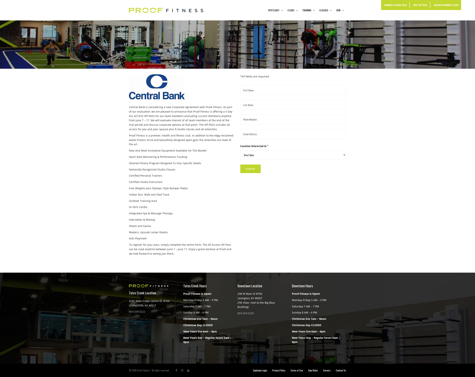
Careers (327, 370)
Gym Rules (313, 370)
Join (338, 10)
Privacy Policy (278, 370)
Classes (323, 10)
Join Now (438, 5)
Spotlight (273, 10)
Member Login (450, 5)
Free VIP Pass (420, 5)
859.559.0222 (137, 311)
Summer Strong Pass (395, 5)
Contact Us (341, 370)
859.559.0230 (246, 313)
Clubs (290, 10)
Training (306, 10)
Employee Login (260, 370)
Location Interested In (254, 146)
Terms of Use (296, 370)
